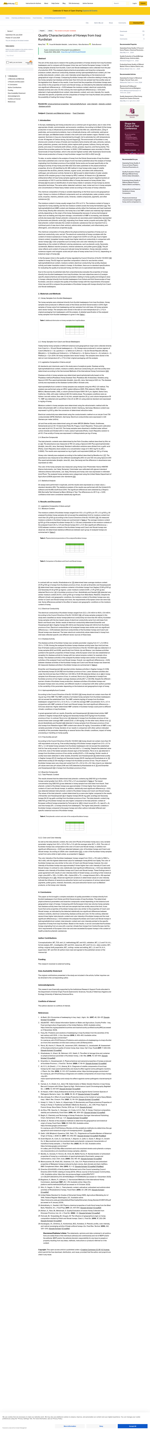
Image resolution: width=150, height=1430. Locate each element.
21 (41, 444)
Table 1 (82, 315)
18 (100, 247)
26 (55, 878)
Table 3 (52, 532)
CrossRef (51, 1020)
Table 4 (91, 781)
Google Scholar (47, 1050)
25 (80, 803)
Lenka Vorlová (72, 44)
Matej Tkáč (41, 44)
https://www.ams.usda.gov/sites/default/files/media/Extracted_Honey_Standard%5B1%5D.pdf (76, 1200)
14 (64, 220)
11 (48, 199)
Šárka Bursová (96, 44)
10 (46, 183)
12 (105, 206)
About (46, 3)
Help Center (55, 3)
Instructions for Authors (33, 3)
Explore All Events (90, 11)
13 (53, 218)
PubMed (102, 1136)
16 (50, 242)
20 (107, 371)
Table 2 (84, 520)
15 (105, 220)
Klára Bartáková (83, 44)
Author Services (88, 3)
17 (98, 247)
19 (110, 258)
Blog (64, 3)
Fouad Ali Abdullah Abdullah (58, 44)
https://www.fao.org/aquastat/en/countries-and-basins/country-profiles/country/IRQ (72, 1028)
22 (74, 477)
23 (99, 592)
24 (102, 674)
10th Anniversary (74, 3)
